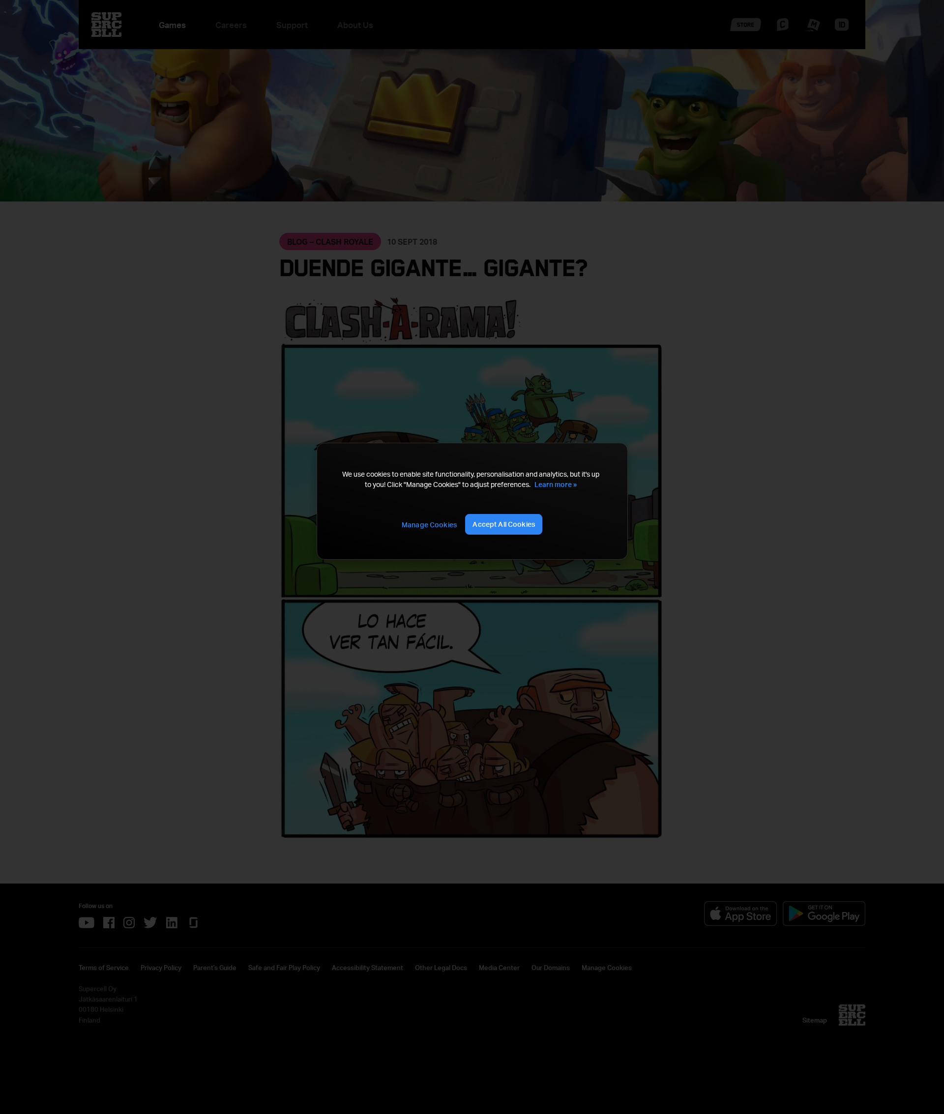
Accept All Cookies (503, 524)
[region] (472, 501)
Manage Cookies (429, 524)
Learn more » (555, 484)
